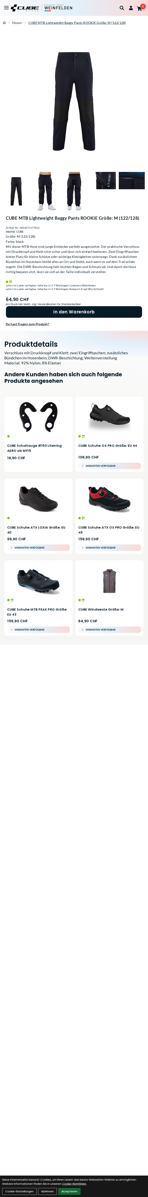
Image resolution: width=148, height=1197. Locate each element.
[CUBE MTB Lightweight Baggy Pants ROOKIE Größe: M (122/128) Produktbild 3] (74, 191)
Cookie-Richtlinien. (74, 1184)
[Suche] (121, 8)
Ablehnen (47, 1191)
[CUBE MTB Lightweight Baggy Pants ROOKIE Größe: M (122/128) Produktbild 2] (45, 191)
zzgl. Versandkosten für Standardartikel (56, 304)
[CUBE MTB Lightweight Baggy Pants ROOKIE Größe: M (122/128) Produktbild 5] (132, 191)
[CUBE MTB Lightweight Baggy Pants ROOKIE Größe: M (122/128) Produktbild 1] (16, 191)
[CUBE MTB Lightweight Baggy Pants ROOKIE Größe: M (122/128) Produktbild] (74, 101)
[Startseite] (4, 22)
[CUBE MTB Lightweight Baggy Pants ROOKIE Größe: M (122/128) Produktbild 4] (103, 191)
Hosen (17, 23)
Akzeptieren (69, 1191)
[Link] (6, 7)
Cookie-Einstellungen (19, 1191)
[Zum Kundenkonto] (131, 8)
